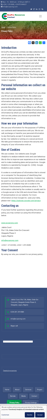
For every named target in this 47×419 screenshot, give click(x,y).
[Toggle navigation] (40, 16)
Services (28, 389)
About (17, 389)
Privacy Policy (14, 402)
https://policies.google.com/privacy (26, 201)
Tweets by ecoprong (10, 371)
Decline (29, 415)
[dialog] (23, 412)
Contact (34, 396)
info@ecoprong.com (9, 240)
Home (3, 27)
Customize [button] (5, 415)
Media (23, 396)
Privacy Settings (31, 402)
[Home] (13, 16)
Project (39, 389)
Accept (40, 415)
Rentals (13, 396)
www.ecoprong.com (9, 223)
